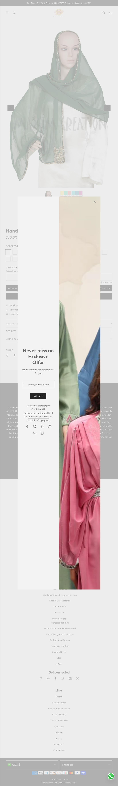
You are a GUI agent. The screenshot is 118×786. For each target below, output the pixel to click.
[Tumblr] (42, 426)
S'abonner (38, 396)
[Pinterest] (49, 426)
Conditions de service (38, 416)
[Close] (94, 201)
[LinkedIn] (42, 433)
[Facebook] (27, 426)
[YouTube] (34, 433)
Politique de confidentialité (37, 412)
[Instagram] (34, 426)
